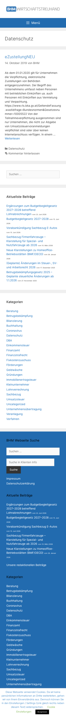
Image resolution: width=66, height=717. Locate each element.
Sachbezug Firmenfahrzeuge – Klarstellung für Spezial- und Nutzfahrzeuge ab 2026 (26, 241)
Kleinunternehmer (17, 384)
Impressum (13, 478)
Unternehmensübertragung (23, 409)
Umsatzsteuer (15, 399)
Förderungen (14, 365)
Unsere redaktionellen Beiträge (26, 565)
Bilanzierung (14, 320)
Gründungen (14, 374)
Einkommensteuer (17, 345)
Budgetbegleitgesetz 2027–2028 (27, 219)
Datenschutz (16, 148)
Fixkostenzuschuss (18, 360)
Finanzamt (13, 350)
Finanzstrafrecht (16, 355)
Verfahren (12, 419)
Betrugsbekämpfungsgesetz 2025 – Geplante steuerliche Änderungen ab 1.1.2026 (30, 276)
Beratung (12, 311)
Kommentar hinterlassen (24, 153)
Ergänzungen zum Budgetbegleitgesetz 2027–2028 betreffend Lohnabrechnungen (31, 210)
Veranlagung (14, 414)
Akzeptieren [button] (42, 712)
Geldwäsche (14, 370)
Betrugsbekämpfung (19, 315)
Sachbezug (13, 394)
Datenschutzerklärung (20, 483)
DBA (9, 340)
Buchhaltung (14, 325)
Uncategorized (15, 404)
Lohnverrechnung (17, 389)
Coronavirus (14, 330)
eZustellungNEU (20, 56)
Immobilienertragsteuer (21, 379)
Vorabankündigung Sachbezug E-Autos (31, 228)
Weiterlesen (12, 138)
